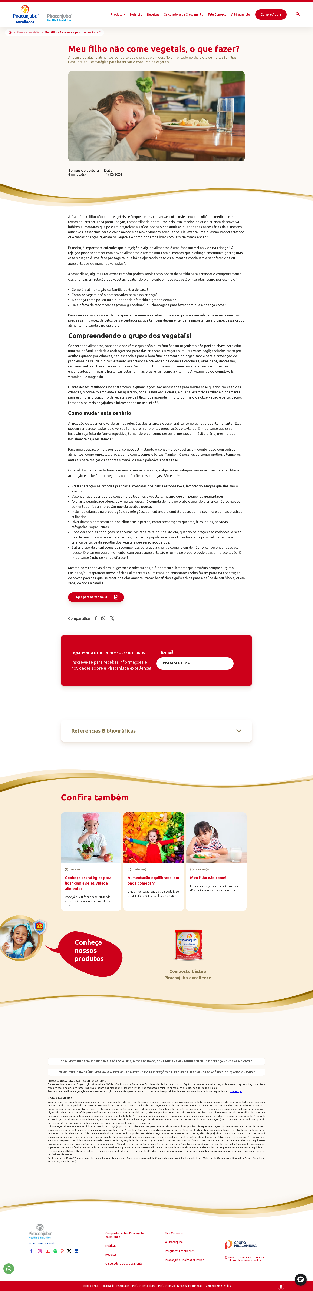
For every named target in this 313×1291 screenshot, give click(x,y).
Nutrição (136, 14)
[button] (301, 1280)
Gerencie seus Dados (218, 1285)
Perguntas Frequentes (180, 1251)
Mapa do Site (90, 1285)
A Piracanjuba (241, 14)
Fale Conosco (217, 14)
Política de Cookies (143, 1285)
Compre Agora (271, 14)
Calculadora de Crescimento (183, 14)
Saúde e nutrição (28, 32)
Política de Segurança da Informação (180, 1285)
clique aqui (236, 1091)
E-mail (167, 652)
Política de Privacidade (115, 1285)
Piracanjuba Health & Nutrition (184, 1260)
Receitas (153, 14)
